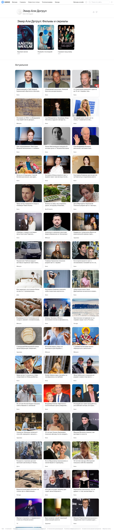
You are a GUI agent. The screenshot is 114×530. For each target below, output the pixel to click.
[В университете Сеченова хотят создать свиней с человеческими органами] (28, 312)
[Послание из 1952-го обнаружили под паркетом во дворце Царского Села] (28, 111)
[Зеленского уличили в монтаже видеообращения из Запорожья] (57, 226)
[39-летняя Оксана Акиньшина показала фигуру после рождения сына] (57, 426)
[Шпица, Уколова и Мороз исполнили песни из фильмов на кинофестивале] (57, 312)
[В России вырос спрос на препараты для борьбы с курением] (57, 340)
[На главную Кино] (7, 2)
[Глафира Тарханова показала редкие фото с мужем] (57, 254)
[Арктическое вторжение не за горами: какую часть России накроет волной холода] (85, 312)
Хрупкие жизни (22, 52)
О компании (8, 528)
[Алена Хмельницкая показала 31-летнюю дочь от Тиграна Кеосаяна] (57, 140)
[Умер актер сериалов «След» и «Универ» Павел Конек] (28, 197)
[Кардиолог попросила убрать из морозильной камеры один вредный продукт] (85, 226)
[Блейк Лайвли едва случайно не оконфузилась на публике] (57, 369)
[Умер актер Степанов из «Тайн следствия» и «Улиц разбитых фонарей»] (28, 369)
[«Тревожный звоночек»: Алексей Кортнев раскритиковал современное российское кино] (57, 83)
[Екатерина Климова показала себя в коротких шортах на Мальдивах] (57, 283)
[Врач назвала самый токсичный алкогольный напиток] (57, 512)
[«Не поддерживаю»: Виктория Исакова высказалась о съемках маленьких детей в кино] (28, 140)
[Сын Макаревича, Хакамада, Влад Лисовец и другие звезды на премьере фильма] (57, 111)
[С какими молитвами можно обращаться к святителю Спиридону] (85, 340)
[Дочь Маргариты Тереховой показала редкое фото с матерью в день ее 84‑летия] (85, 197)
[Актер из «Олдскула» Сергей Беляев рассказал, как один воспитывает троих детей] (28, 169)
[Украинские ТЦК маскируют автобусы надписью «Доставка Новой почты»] (28, 254)
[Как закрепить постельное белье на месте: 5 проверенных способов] (28, 283)
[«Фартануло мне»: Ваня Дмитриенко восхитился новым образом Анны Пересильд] (85, 283)
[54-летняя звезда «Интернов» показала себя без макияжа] (85, 454)
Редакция (43, 528)
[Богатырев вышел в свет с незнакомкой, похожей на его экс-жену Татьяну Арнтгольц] (85, 254)
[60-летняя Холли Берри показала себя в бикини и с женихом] (28, 397)
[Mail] (2, 2)
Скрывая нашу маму (65, 52)
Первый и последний (45, 52)
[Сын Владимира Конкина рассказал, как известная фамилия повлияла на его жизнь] (85, 140)
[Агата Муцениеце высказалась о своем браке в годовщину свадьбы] (57, 454)
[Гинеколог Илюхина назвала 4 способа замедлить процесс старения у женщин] (28, 426)
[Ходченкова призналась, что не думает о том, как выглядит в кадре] (85, 483)
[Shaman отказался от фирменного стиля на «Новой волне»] (28, 512)
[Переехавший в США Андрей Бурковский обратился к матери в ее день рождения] (28, 83)
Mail (3, 528)
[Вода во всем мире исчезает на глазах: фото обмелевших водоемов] (28, 483)
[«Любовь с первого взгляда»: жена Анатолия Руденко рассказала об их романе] (28, 226)
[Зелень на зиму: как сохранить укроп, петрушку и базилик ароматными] (57, 197)
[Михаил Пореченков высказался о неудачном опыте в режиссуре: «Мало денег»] (85, 512)
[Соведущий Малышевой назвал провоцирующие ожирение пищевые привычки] (28, 340)
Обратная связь (107, 528)
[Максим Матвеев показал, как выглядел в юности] (85, 426)
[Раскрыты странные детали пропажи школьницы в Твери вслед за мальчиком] (28, 454)
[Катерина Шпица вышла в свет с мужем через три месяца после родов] (57, 169)
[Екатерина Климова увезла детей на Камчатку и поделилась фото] (85, 169)
